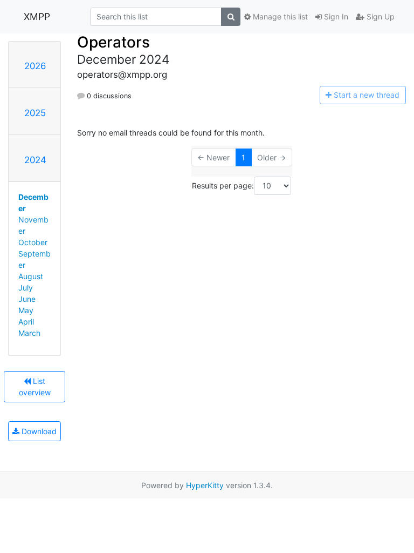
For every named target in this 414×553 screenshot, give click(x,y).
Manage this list (279, 16)
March (29, 333)
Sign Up (379, 16)
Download (38, 431)
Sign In (335, 16)
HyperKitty (205, 485)
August (30, 276)
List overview (35, 386)
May (25, 310)
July (25, 287)
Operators (113, 42)
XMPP (37, 16)
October (32, 242)
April (26, 321)
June (27, 299)
